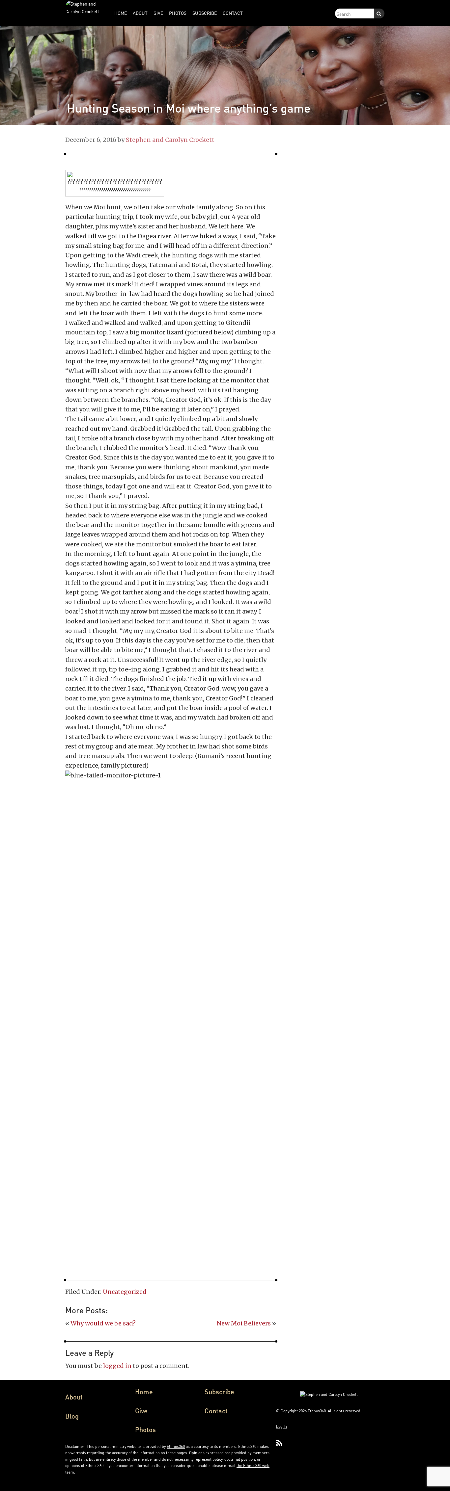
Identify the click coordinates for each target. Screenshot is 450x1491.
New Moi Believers (244, 1323)
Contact (216, 1410)
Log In (281, 1426)
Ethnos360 (176, 1446)
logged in (117, 1366)
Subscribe (219, 1391)
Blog (72, 1416)
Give (141, 1410)
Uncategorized (125, 1291)
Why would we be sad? (103, 1323)
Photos (145, 1429)
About (74, 1397)
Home (144, 1391)
